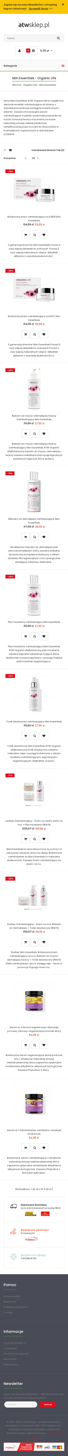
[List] (10, 150)
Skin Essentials (47, 85)
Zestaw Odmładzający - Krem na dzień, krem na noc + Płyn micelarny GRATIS (34, 822)
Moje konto (10, 1359)
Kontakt (8, 1312)
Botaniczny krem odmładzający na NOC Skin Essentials (34, 318)
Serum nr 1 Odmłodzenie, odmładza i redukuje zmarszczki (34, 1132)
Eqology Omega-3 (15, 1343)
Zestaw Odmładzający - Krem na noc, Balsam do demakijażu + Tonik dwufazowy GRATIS (34, 926)
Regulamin (10, 1301)
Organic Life (30, 85)
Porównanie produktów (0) (48, 150)
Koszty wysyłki (12, 1296)
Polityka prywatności (16, 1307)
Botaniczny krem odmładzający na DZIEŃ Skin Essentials (34, 218)
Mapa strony (11, 1364)
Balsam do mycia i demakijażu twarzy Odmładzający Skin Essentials (34, 417)
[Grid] (5, 150)
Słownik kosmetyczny (16, 1353)
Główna (16, 85)
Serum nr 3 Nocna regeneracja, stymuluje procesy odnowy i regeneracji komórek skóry (34, 1029)
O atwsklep (10, 1348)
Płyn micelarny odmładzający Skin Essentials (34, 622)
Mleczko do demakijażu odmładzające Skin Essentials (34, 520)
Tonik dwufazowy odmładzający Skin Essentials (34, 721)
